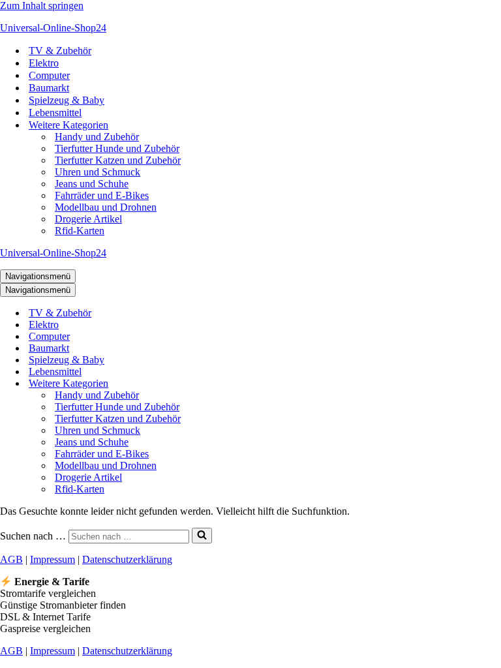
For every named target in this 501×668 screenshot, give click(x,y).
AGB (11, 559)
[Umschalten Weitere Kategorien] (228, 383)
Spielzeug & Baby (66, 100)
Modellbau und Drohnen (106, 207)
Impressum (52, 559)
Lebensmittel (55, 112)
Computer (49, 75)
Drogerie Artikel (88, 218)
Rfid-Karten (79, 230)
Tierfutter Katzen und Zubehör (118, 160)
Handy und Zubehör (97, 136)
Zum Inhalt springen (42, 5)
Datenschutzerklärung (127, 559)
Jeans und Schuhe (92, 183)
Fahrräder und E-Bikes (102, 195)
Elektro (44, 62)
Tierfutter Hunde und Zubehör (117, 148)
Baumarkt (49, 87)
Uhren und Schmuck (97, 171)
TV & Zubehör (60, 50)
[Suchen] (202, 535)
